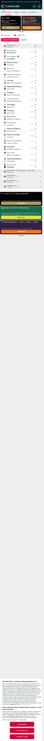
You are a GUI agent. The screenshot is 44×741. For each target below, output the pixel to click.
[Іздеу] (34, 6)
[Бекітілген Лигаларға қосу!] (18, 46)
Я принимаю (22, 724)
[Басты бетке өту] (12, 6)
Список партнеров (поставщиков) (14, 720)
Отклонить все (22, 730)
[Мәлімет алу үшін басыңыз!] (21, 52)
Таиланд (21, 35)
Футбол (7, 35)
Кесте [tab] (24, 40)
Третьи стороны (26, 704)
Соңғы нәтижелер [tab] (10, 40)
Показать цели (22, 737)
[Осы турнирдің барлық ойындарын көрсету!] (40, 171)
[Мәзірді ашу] (39, 6)
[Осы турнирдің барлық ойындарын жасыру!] (40, 46)
